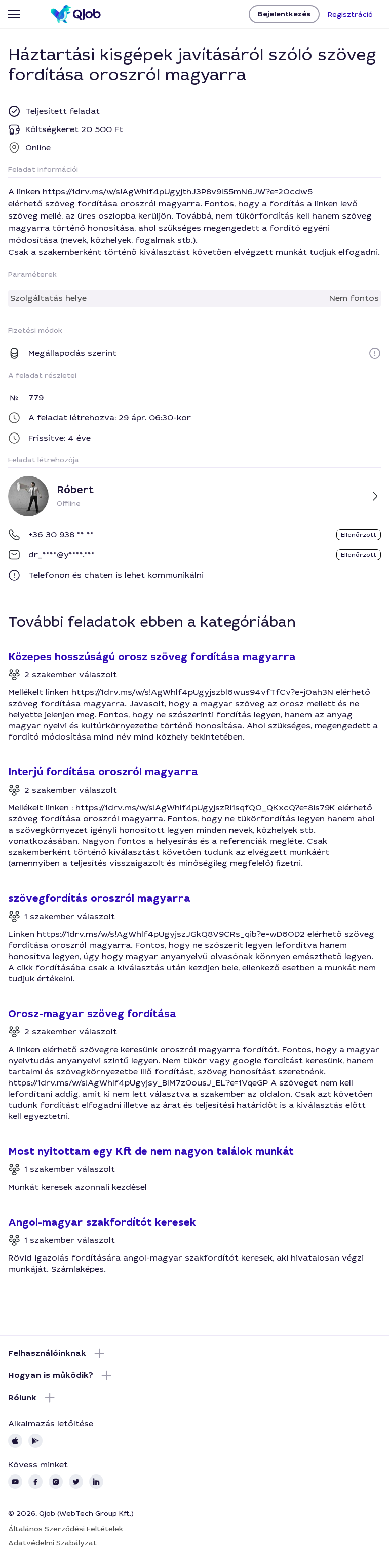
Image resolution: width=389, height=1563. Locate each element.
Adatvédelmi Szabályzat (52, 1542)
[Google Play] (35, 1441)
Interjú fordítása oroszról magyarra (103, 772)
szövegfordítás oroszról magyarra (99, 898)
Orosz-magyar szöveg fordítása (92, 1014)
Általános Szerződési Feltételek (65, 1528)
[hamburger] (14, 14)
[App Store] (15, 1441)
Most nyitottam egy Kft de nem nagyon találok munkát (151, 1151)
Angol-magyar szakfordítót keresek (102, 1222)
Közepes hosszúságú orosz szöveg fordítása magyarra (152, 657)
